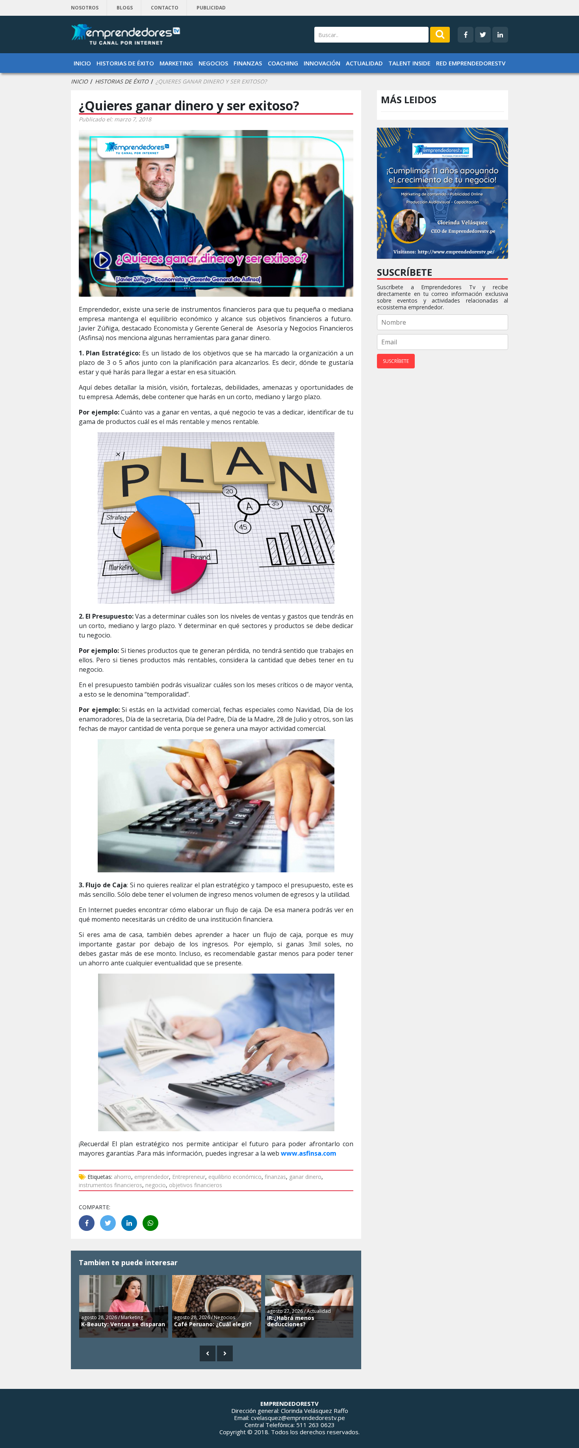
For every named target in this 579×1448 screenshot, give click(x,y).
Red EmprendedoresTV (470, 63)
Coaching (283, 63)
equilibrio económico (235, 1176)
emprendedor (151, 1176)
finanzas (275, 1176)
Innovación (322, 63)
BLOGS (125, 7)
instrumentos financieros (110, 1185)
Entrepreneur (188, 1176)
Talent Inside (409, 63)
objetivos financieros (195, 1185)
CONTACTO (164, 7)
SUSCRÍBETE (396, 361)
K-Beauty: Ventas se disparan (123, 1324)
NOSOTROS (84, 7)
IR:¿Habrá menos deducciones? (290, 1321)
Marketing (176, 63)
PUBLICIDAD (211, 7)
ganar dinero (305, 1176)
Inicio (82, 63)
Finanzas (248, 63)
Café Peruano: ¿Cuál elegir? (213, 1324)
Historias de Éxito (125, 63)
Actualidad (364, 63)
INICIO (79, 81)
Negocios (213, 63)
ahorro (122, 1176)
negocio (155, 1185)
